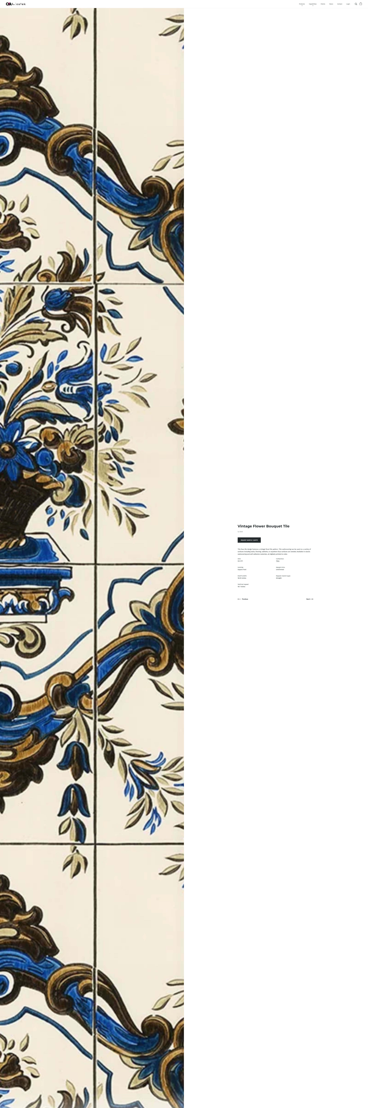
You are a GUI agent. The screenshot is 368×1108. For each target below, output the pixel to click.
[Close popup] (222, 532)
